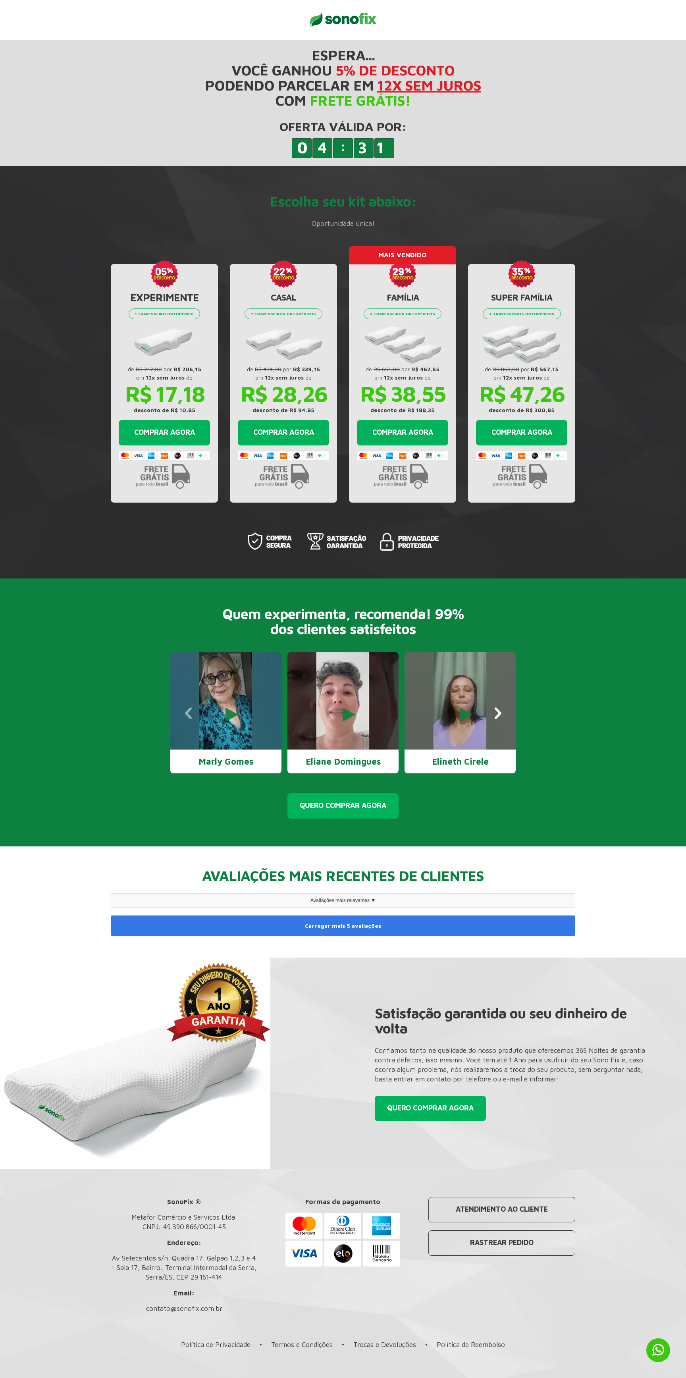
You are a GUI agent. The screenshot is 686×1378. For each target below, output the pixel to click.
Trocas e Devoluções (384, 1345)
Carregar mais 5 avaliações (343, 925)
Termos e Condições (302, 1345)
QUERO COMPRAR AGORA (343, 805)
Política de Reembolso (471, 1345)
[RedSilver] (343, 19)
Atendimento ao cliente (502, 1209)
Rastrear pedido (502, 1242)
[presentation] (188, 713)
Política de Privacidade (216, 1345)
